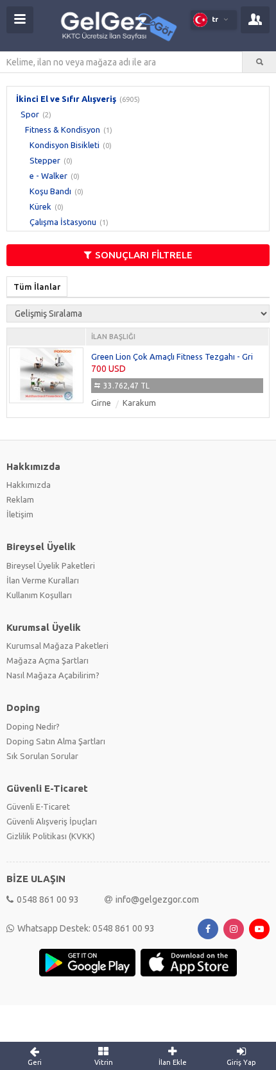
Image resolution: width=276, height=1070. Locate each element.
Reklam (20, 499)
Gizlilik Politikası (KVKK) (50, 836)
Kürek (40, 206)
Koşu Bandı (50, 191)
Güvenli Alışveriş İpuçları (51, 821)
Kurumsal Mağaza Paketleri (57, 645)
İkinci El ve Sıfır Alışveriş (66, 98)
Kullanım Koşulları (39, 594)
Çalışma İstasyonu (63, 221)
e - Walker (48, 175)
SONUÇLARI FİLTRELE (144, 254)
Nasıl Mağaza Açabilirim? (52, 675)
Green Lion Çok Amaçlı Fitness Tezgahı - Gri (172, 356)
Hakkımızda (28, 484)
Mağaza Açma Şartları (47, 660)
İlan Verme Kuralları (42, 580)
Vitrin (103, 1062)
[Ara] (259, 62)
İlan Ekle (173, 1062)
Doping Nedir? (33, 726)
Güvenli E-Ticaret (38, 806)
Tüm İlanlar (36, 286)
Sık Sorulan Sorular (42, 755)
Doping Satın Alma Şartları (55, 741)
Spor (30, 114)
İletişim (19, 514)
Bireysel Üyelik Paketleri (50, 565)
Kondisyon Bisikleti (64, 144)
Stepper (45, 160)
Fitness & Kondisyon (62, 129)
